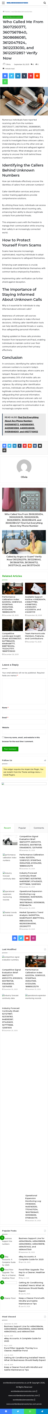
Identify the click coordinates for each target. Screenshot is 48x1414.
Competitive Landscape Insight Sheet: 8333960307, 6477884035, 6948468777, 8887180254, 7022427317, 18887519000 (11, 642)
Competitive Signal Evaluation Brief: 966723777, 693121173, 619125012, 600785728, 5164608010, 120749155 (30, 842)
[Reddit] (30, 446)
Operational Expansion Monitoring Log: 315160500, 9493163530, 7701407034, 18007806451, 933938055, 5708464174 (33, 1206)
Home (7, 11)
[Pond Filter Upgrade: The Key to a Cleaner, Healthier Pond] (9, 1273)
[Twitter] (9, 446)
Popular (22, 828)
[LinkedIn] (15, 446)
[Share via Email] (40, 446)
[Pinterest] (25, 446)
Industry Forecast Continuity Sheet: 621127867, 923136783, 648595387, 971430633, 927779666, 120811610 (30, 878)
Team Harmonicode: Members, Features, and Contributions (35, 636)
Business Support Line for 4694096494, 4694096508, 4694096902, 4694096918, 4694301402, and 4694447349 (32, 1244)
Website (5, 727)
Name (5, 708)
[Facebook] (4, 446)
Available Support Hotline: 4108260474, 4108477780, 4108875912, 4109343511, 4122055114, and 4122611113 (35, 604)
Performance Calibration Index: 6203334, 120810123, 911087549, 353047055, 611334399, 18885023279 (12, 604)
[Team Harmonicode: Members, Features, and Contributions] (35, 625)
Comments (39, 828)
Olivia (8, 64)
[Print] (4, 450)
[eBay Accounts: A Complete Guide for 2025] (9, 1260)
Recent (7, 828)
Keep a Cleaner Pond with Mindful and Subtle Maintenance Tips (32, 1301)
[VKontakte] (35, 446)
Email (5, 717)
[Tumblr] (20, 446)
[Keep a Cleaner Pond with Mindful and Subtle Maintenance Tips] (9, 1302)
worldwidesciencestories (21, 11)
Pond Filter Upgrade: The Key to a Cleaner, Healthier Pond (32, 1272)
